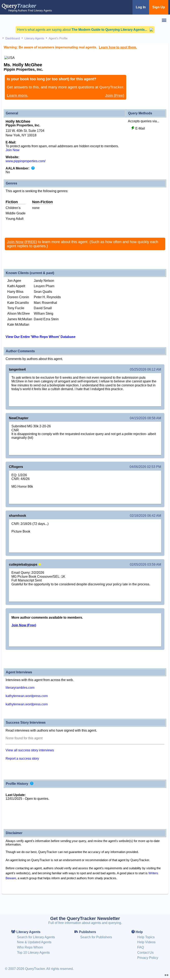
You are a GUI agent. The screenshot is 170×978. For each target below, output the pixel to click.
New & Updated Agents (34, 942)
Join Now (12, 150)
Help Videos (146, 942)
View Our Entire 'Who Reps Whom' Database (40, 337)
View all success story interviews (30, 750)
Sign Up (158, 7)
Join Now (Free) (23, 625)
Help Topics (146, 937)
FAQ (140, 947)
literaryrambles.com (20, 687)
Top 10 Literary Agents (33, 952)
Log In (141, 7)
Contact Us (145, 952)
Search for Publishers (96, 937)
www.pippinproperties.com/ (25, 161)
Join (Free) (114, 95)
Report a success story (22, 758)
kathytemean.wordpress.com (27, 696)
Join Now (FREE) (22, 242)
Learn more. (17, 95)
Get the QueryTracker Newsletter (85, 918)
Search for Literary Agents (36, 937)
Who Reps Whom (30, 947)
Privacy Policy (147, 957)
